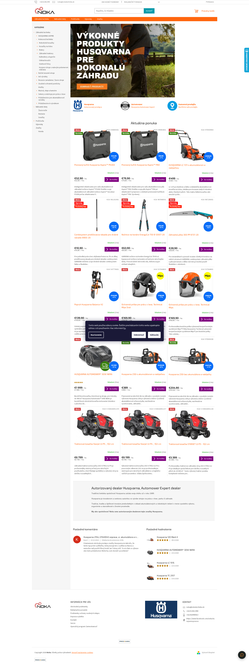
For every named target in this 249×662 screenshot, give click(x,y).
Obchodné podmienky (110, 2)
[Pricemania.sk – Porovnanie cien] (124, 641)
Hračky (41, 87)
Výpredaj (39, 124)
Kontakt (73, 620)
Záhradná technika (43, 32)
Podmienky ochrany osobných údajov (85, 613)
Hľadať (149, 11)
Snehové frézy (45, 64)
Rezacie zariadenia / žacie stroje (51, 80)
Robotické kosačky (46, 43)
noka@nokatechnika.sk (195, 607)
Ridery (41, 50)
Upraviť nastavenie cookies (82, 652)
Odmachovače (44, 60)
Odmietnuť (139, 334)
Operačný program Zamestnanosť (83, 626)
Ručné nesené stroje (46, 73)
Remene (41, 114)
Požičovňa (40, 121)
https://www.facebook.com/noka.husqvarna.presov (200, 619)
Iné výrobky (43, 76)
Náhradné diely (41, 107)
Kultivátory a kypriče (47, 57)
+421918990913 (192, 615)
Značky (38, 128)
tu (125, 328)
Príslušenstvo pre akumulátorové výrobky (51, 98)
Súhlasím (154, 334)
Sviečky (41, 117)
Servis (72, 623)
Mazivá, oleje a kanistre (47, 90)
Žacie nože (42, 110)
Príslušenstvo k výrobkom (48, 103)
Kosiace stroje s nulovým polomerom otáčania (53, 68)
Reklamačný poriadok (133, 2)
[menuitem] (41, 19)
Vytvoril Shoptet (208, 652)
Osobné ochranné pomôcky (49, 83)
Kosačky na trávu (45, 46)
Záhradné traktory (46, 53)
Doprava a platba (77, 616)
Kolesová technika (45, 39)
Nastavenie (96, 334)
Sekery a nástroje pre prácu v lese (51, 94)
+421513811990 (192, 611)
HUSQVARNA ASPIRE (46, 36)
